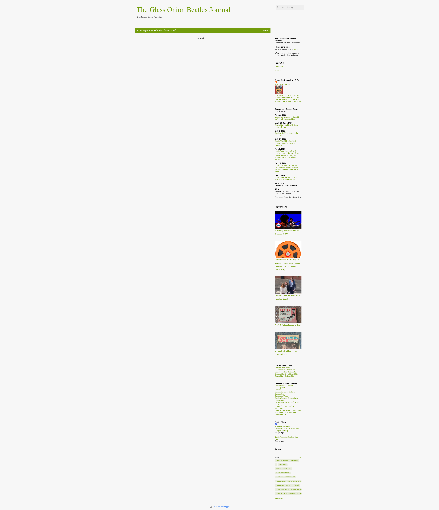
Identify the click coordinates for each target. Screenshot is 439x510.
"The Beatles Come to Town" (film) (287, 485)
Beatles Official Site (282, 368)
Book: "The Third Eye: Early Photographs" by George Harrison (286, 143)
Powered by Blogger (220, 507)
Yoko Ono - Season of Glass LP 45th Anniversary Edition (287, 118)
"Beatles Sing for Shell (283, 468)
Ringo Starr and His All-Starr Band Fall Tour (286, 126)
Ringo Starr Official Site (284, 376)
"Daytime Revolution (283, 473)
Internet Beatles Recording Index (288, 410)
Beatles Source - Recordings (286, 398)
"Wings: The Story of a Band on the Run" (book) (292, 493)
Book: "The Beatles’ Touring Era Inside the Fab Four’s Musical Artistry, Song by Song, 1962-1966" (287, 168)
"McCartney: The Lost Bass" (285, 477)
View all (266, 30)
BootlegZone (280, 400)
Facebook (279, 67)
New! (277, 439)
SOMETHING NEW (282, 427)
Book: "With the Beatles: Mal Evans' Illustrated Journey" (286, 178)
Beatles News (280, 394)
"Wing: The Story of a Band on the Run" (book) (291, 489)
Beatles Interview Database (285, 392)
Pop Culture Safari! (282, 84)
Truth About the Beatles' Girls (286, 437)
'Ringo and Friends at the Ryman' (287, 460)
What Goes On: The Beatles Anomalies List (285, 413)
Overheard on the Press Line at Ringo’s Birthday (287, 430)
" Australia (283, 464)
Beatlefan (279, 390)
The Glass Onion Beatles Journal (183, 9)
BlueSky (278, 71)
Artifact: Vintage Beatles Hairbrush (288, 325)
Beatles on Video (281, 396)
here (295, 49)
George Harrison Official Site (286, 374)
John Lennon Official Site (285, 370)
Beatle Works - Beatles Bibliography (284, 387)
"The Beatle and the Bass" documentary (289, 481)
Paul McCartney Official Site (286, 372)
